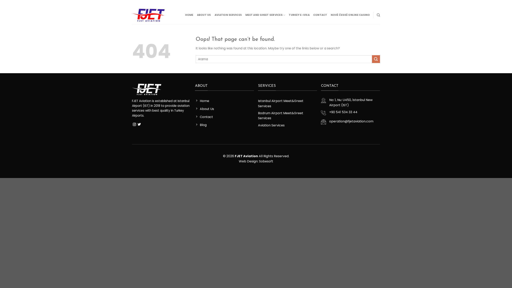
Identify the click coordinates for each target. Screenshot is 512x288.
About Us (204, 15)
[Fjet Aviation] (148, 15)
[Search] (378, 15)
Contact (320, 15)
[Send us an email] (145, 3)
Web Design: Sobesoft (256, 161)
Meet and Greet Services (264, 15)
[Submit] (376, 59)
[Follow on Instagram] (138, 3)
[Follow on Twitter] (141, 3)
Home (189, 15)
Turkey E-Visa (299, 15)
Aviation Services (228, 15)
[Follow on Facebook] (134, 3)
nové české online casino (350, 15)
